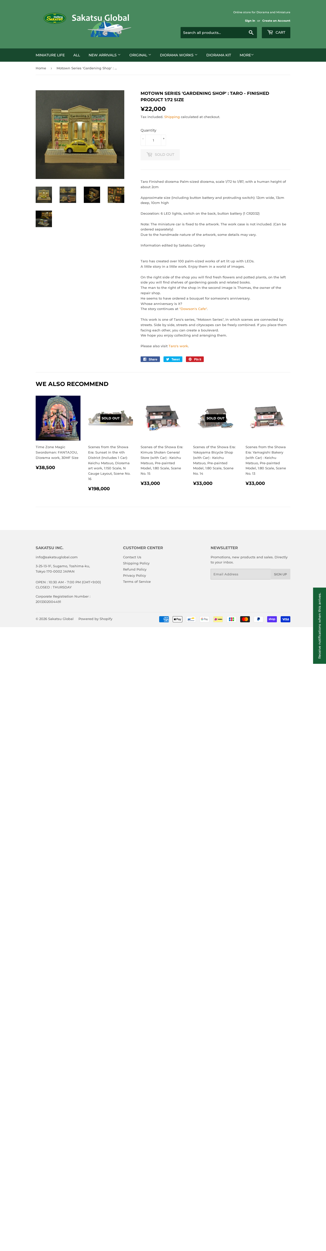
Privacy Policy (134, 575)
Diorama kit (218, 55)
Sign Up (280, 574)
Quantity (148, 130)
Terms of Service (137, 581)
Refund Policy (134, 569)
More (245, 55)
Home (41, 68)
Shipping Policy (136, 563)
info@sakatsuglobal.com (57, 557)
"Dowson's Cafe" (193, 309)
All (76, 55)
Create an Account (276, 20)
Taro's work (178, 346)
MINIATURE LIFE (50, 55)
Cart (280, 32)
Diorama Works (177, 55)
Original (138, 55)
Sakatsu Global (61, 619)
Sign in (250, 20)
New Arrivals (103, 55)
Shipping (172, 117)
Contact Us (132, 557)
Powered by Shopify (95, 619)
